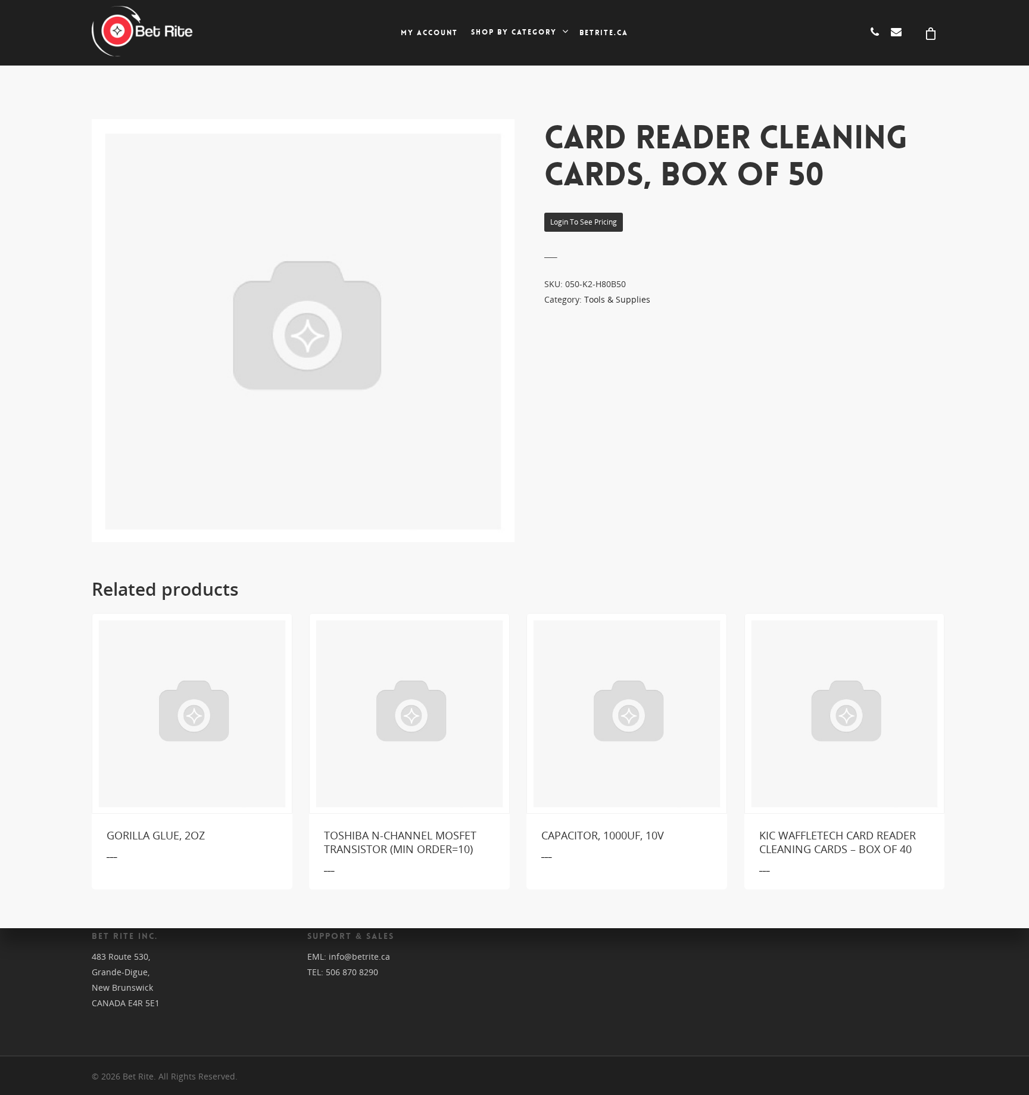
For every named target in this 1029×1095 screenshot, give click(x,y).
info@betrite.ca (359, 956)
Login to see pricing (583, 222)
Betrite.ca (603, 33)
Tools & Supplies (617, 299)
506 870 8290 (352, 972)
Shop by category (514, 33)
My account (429, 33)
